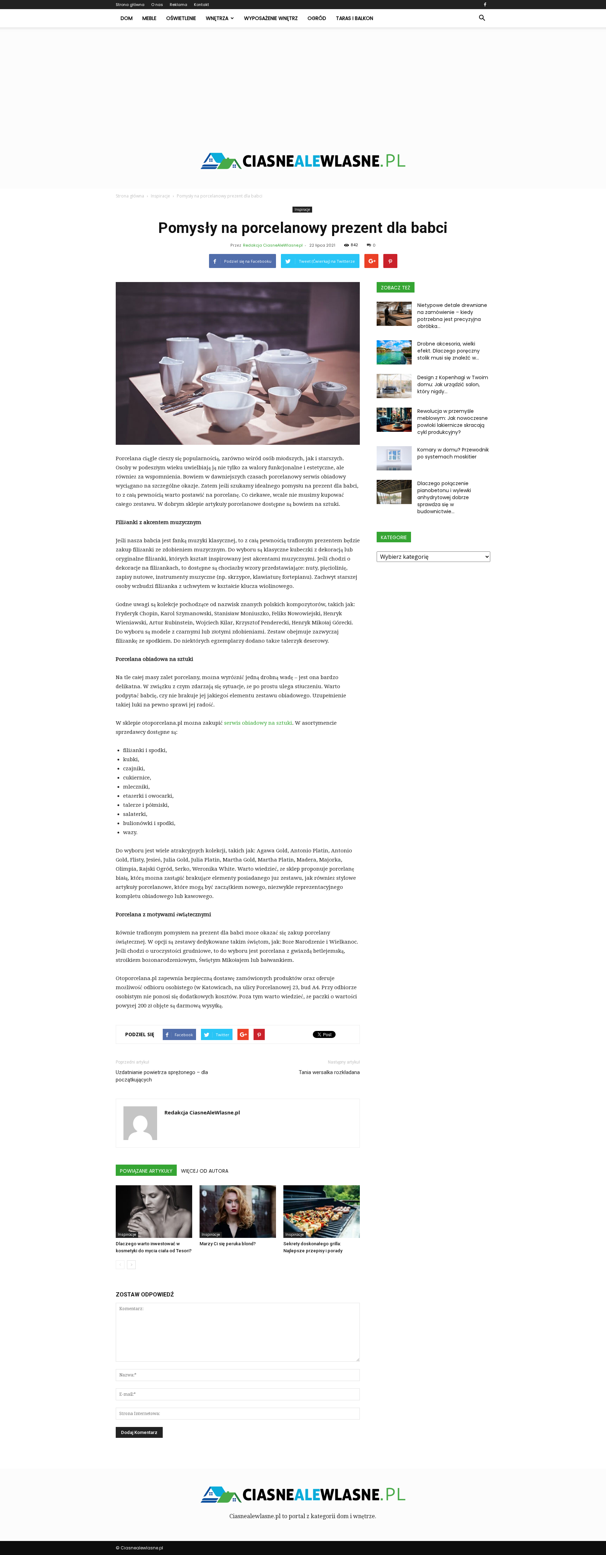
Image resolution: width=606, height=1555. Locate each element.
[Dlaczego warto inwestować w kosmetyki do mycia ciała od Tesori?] (154, 1211)
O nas (157, 4)
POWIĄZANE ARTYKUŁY (146, 1170)
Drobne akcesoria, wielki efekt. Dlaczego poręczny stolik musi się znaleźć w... (448, 350)
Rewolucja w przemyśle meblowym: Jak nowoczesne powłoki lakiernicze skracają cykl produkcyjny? (452, 422)
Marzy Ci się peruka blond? (228, 1243)
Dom (127, 18)
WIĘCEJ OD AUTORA (204, 1170)
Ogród (317, 18)
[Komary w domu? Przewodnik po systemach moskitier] (394, 458)
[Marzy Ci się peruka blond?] (238, 1211)
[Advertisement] (303, 80)
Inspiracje (302, 209)
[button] (481, 18)
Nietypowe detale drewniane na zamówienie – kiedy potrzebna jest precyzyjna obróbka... (452, 316)
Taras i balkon (354, 18)
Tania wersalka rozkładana (329, 1072)
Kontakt (201, 4)
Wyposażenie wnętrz (271, 18)
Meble (149, 18)
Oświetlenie (181, 18)
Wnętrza (217, 18)
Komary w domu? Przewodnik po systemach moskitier (453, 453)
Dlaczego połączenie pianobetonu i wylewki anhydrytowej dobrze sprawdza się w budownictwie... (444, 497)
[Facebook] (485, 4)
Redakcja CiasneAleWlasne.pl (273, 245)
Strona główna (130, 4)
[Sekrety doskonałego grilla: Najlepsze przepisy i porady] (321, 1211)
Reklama (178, 4)
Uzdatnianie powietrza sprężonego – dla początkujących (162, 1076)
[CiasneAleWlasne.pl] (303, 161)
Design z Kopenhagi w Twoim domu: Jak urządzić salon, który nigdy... (452, 384)
